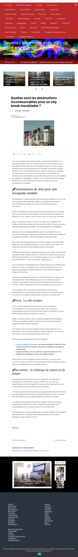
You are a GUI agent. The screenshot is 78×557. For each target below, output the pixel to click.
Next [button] (63, 463)
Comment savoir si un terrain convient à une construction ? (52, 62)
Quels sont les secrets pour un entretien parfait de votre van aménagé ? (63, 80)
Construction (11, 14)
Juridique (61, 19)
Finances (42, 14)
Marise (15, 115)
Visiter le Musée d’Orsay (25, 344)
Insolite (37, 19)
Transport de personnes (55, 32)
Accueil (8, 5)
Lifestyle (8, 23)
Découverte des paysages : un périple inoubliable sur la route (14, 80)
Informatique (23, 19)
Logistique (21, 23)
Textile (24, 32)
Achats (39, 5)
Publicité (66, 23)
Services (33, 28)
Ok (39, 554)
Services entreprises (50, 28)
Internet (48, 19)
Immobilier (56, 14)
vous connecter (25, 450)
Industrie (9, 19)
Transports (10, 37)
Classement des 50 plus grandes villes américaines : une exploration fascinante (39, 80)
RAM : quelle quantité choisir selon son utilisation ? (33, 475)
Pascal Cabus (29, 481)
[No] (75, 552)
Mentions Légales (24, 5)
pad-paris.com (46, 260)
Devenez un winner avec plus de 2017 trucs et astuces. (35, 45)
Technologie (10, 32)
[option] (14, 79)
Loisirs (33, 23)
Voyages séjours (26, 37)
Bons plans (40, 10)
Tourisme (35, 32)
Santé (22, 28)
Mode (43, 23)
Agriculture (52, 5)
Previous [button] (59, 463)
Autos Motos (25, 10)
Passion (53, 23)
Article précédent (18, 440)
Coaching (54, 10)
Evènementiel (27, 14)
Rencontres (10, 28)
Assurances (10, 10)
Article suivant (60, 440)
